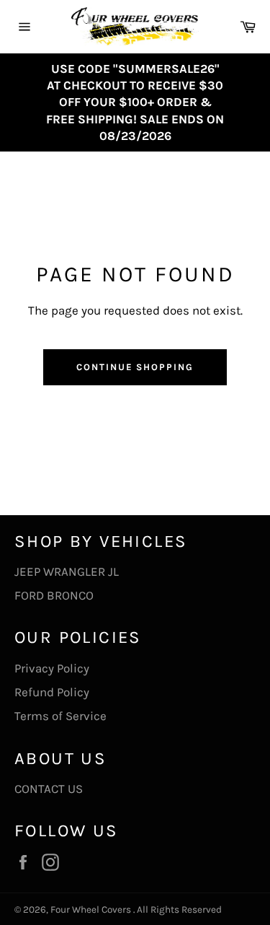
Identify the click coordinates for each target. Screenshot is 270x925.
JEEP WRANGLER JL (66, 571)
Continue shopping (135, 366)
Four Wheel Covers (90, 909)
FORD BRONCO (54, 595)
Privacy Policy (51, 668)
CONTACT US (48, 788)
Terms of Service (60, 716)
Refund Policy (51, 692)
